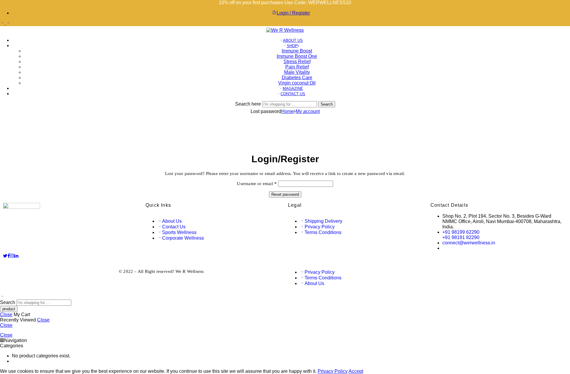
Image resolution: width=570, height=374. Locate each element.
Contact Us (174, 226)
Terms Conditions (323, 232)
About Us (172, 221)
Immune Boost (297, 50)
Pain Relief (297, 66)
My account (308, 111)
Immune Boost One (297, 56)
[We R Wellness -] (285, 30)
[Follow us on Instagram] (12, 255)
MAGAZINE (293, 88)
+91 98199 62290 (460, 232)
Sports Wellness (179, 232)
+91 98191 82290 (460, 237)
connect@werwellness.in (468, 242)
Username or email (257, 183)
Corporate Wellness (183, 238)
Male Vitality (297, 72)
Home (287, 111)
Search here (248, 103)
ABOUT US (293, 40)
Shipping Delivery (323, 221)
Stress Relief (297, 61)
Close (6, 314)
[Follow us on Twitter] (5, 255)
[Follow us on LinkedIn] (16, 255)
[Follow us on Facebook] (8, 255)
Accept (356, 371)
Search (327, 104)
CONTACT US (293, 94)
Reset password (285, 194)
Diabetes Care (297, 77)
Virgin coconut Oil (297, 82)
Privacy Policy (320, 226)
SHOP (292, 46)
